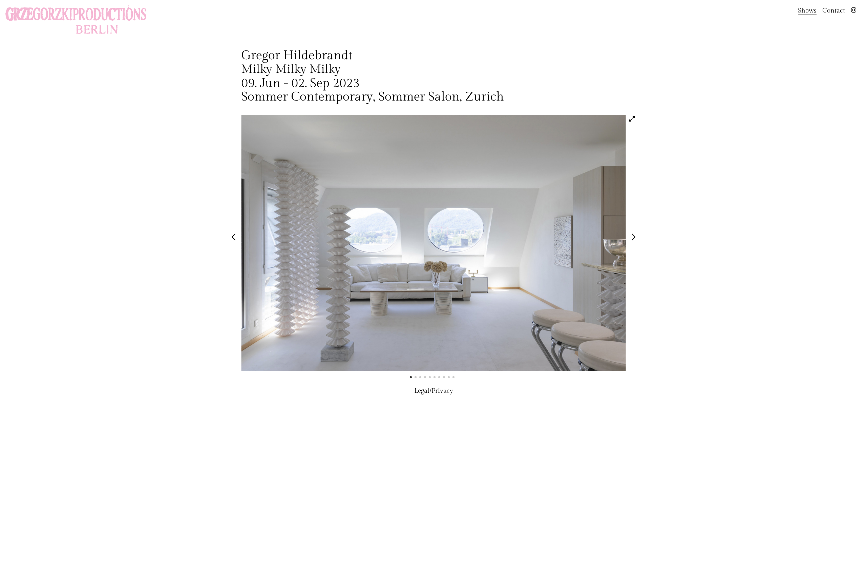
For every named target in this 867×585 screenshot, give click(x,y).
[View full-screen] (632, 119)
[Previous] (235, 237)
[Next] (633, 237)
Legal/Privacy (433, 390)
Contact (833, 10)
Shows (807, 10)
